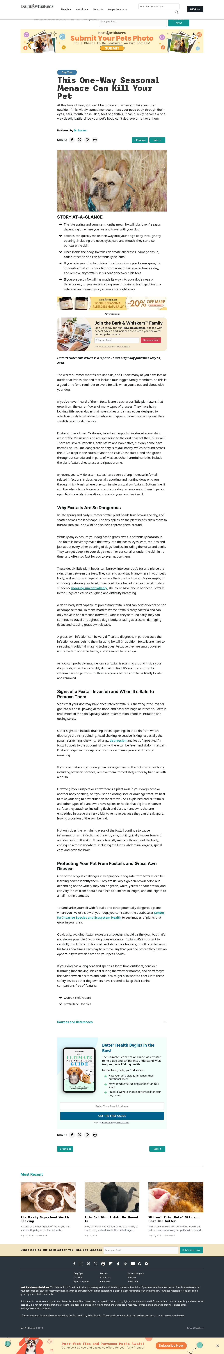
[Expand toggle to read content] (165, 1022)
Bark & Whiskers (28, 1328)
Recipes (104, 1273)
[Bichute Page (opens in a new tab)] (141, 1263)
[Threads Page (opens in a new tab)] (90, 1263)
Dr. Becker (80, 130)
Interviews (105, 1281)
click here (73, 1301)
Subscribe (133, 1281)
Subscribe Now (171, 1345)
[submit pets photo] (112, 41)
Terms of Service (123, 346)
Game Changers (136, 1273)
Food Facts (105, 1277)
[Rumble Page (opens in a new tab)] (148, 1263)
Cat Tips (78, 1277)
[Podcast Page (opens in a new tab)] (127, 1263)
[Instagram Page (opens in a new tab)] (83, 1263)
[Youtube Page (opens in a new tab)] (134, 1264)
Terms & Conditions (195, 1328)
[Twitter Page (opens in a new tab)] (97, 1263)
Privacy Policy (107, 346)
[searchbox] (159, 6)
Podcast (132, 1277)
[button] (176, 12)
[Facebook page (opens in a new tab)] (76, 1263)
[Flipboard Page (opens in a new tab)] (112, 1263)
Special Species (82, 1281)
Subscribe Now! (179, 21)
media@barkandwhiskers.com (36, 1308)
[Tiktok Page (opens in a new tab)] (119, 1263)
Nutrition (81, 9)
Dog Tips (67, 72)
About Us (98, 9)
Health (65, 9)
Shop (195, 9)
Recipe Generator (117, 9)
